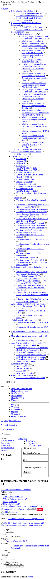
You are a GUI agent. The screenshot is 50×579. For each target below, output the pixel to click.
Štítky (13, 405)
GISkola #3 (21, 161)
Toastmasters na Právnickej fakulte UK (32, 239)
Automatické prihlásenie (33, 467)
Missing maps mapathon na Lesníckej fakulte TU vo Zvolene (35, 125)
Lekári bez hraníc (18, 32)
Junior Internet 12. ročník (26, 345)
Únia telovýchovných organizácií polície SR (29, 336)
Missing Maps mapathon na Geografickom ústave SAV (33, 51)
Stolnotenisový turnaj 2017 (27, 341)
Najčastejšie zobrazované (21, 389)
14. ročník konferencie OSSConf (29, 13)
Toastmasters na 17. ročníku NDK (30, 260)
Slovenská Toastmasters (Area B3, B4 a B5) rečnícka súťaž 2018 (32, 206)
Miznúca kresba (22, 368)
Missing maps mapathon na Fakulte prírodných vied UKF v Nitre (34, 137)
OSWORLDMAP (18, 416)
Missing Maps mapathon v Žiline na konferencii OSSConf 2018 (35, 90)
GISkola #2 (21, 163)
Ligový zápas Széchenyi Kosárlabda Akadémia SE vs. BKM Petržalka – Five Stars (31, 287)
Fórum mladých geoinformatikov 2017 (32, 327)
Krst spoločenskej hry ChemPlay (29, 352)
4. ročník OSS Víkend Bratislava (29, 27)
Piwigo (30, 577)
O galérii (14, 412)
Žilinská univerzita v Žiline (22, 11)
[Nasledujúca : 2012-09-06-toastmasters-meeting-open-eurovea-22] (22, 525)
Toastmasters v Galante (25, 258)
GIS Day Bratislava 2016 (26, 191)
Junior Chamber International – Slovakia (27, 304)
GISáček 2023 (22, 154)
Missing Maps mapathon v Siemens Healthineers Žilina (33, 42)
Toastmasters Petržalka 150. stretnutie (31, 209)
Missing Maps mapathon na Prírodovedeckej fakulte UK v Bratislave (34, 105)
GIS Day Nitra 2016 (24, 188)
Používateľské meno (31, 453)
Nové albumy (16, 395)
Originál (11, 504)
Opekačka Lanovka (24, 172)
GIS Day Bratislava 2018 (26, 168)
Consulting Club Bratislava (22, 375)
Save (40, 509)
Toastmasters (16, 198)
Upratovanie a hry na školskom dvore (31, 193)
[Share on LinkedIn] (12, 512)
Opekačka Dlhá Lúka (25, 179)
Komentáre (15, 409)
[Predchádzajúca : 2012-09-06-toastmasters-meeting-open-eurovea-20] (22, 523)
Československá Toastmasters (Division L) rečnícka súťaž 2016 (32, 215)
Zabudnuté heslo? (33, 446)
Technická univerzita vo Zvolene (24, 320)
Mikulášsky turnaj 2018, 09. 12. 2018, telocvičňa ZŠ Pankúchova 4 (31, 272)
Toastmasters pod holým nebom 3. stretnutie (8, 447)
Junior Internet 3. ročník (26, 361)
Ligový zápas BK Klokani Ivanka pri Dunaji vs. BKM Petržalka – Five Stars (32, 293)
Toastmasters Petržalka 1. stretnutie (30, 228)
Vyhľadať (15, 407)
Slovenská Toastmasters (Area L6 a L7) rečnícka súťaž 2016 (32, 219)
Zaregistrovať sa (32, 443)
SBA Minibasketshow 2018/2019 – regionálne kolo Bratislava (30, 277)
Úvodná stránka (7, 441)
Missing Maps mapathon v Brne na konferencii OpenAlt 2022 (34, 47)
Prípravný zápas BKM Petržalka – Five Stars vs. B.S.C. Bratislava (32, 300)
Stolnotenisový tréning (25, 184)
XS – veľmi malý (15, 499)
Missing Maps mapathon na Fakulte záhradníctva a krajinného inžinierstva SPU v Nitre (35, 112)
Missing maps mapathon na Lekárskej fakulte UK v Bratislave (33, 144)
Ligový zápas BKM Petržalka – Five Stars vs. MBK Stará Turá (31, 282)
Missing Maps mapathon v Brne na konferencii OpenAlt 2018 (34, 74)
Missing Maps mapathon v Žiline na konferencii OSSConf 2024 (35, 37)
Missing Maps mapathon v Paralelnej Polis (32, 56)
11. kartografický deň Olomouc (29, 186)
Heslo (25, 460)
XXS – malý (13, 497)
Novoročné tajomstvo (25, 373)
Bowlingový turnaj (24, 182)
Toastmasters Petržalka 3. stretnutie (30, 223)
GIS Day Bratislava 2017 (26, 170)
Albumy (4, 9)
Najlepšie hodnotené (19, 391)
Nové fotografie (17, 393)
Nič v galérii (21, 371)
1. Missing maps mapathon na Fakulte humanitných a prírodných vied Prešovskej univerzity (34, 97)
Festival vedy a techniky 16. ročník (30, 357)
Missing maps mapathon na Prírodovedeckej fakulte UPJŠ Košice (34, 119)
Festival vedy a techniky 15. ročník (30, 359)
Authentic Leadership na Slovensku (30, 378)
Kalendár (15, 400)
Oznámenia (16, 414)
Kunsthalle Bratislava (20, 364)
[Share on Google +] (5, 509)
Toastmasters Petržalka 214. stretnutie (31, 200)
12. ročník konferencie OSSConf (29, 16)
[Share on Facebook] (23, 509)
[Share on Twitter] (14, 509)
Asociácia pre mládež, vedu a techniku (26, 343)
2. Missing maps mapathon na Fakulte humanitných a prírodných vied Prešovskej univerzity (34, 67)
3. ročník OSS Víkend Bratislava (29, 29)
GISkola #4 (21, 159)
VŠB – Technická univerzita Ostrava (26, 152)
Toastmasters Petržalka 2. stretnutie (30, 225)
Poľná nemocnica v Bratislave (28, 149)
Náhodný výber (17, 398)
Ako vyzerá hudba (23, 366)
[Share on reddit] (4, 512)
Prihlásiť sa (22, 439)
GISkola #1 (21, 165)
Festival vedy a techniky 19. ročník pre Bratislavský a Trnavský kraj (32, 349)
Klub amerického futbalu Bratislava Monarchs (30, 331)
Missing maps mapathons (26, 34)
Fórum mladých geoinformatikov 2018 (32, 322)
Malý (10, 501)
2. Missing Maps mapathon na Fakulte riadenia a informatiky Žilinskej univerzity (34, 84)
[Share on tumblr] (32, 509)
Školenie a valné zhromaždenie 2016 (31, 354)
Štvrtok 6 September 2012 (16, 541)
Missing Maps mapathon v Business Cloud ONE (32, 60)
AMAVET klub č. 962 (20, 156)
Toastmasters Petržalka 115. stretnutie (31, 212)
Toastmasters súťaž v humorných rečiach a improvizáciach (29, 231)
